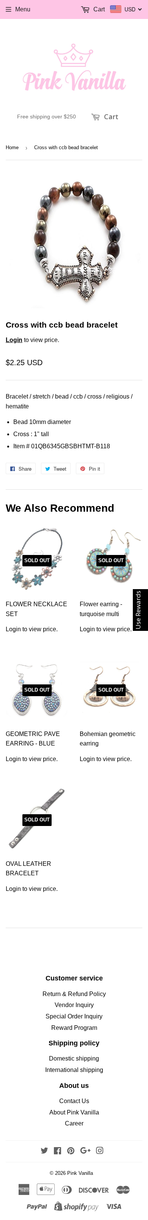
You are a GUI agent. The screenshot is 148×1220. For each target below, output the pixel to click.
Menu (22, 9)
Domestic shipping (74, 1058)
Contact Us (74, 1101)
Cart (110, 116)
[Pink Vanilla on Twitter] (44, 1151)
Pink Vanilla (80, 1173)
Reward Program (74, 1028)
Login (14, 340)
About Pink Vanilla (74, 1112)
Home (12, 147)
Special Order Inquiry (74, 1016)
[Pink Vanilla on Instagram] (100, 1151)
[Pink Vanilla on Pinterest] (71, 1151)
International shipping (74, 1070)
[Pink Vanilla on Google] (85, 1151)
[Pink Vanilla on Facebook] (57, 1151)
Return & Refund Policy (74, 994)
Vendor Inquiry (74, 1005)
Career (74, 1123)
